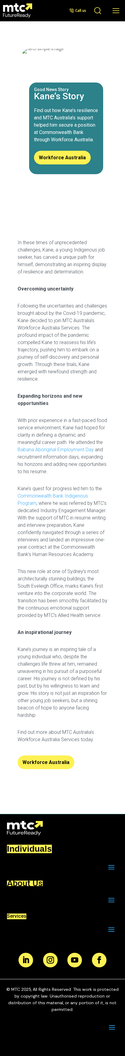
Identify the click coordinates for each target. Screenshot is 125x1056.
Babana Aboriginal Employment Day (56, 449)
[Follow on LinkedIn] (26, 960)
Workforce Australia (62, 157)
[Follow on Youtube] (74, 960)
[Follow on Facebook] (99, 960)
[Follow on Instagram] (50, 960)
